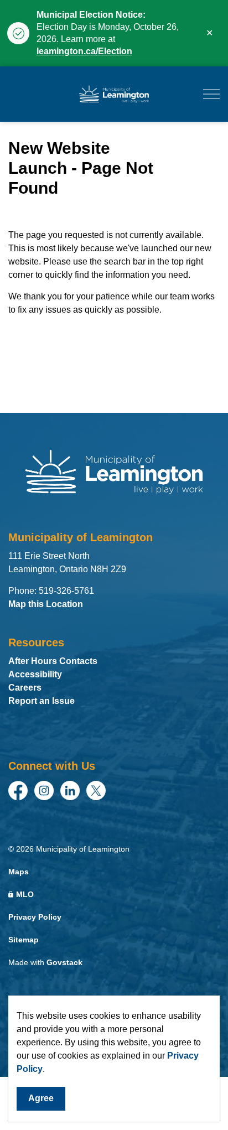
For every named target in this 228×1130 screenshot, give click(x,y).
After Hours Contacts (52, 661)
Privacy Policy (34, 917)
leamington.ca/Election (84, 51)
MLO (25, 894)
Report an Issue (41, 701)
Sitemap (23, 939)
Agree (41, 1098)
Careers (25, 687)
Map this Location (45, 604)
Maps (18, 871)
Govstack (64, 962)
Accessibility (35, 674)
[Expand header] (211, 94)
